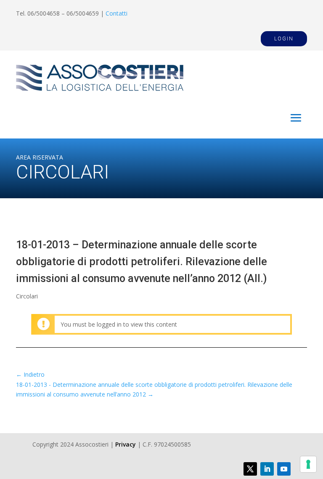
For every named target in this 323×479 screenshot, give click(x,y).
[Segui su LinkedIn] (267, 469)
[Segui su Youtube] (284, 469)
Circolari (27, 296)
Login (284, 39)
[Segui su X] (250, 469)
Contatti (116, 13)
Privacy (125, 444)
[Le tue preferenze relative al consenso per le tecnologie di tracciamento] (308, 464)
